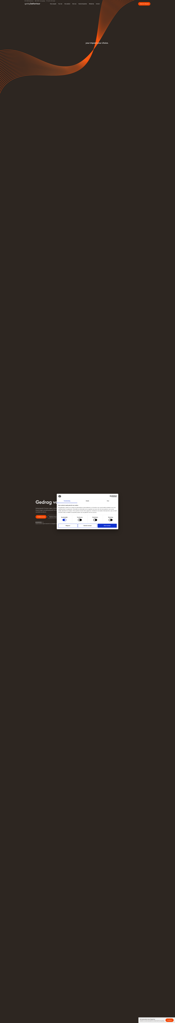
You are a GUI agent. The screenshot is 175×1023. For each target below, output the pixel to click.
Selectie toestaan (87, 525)
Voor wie (60, 4)
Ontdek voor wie (41, 517)
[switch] (80, 520)
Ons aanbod (67, 4)
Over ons (74, 4)
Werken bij (91, 4)
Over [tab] (108, 500)
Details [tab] (87, 500)
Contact (98, 4)
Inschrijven (169, 1020)
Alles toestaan (107, 525)
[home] (32, 4)
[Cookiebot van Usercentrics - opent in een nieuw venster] (111, 496)
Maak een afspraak (144, 4)
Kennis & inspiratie (83, 4)
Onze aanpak (53, 4)
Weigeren (68, 525)
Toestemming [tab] (67, 500)
